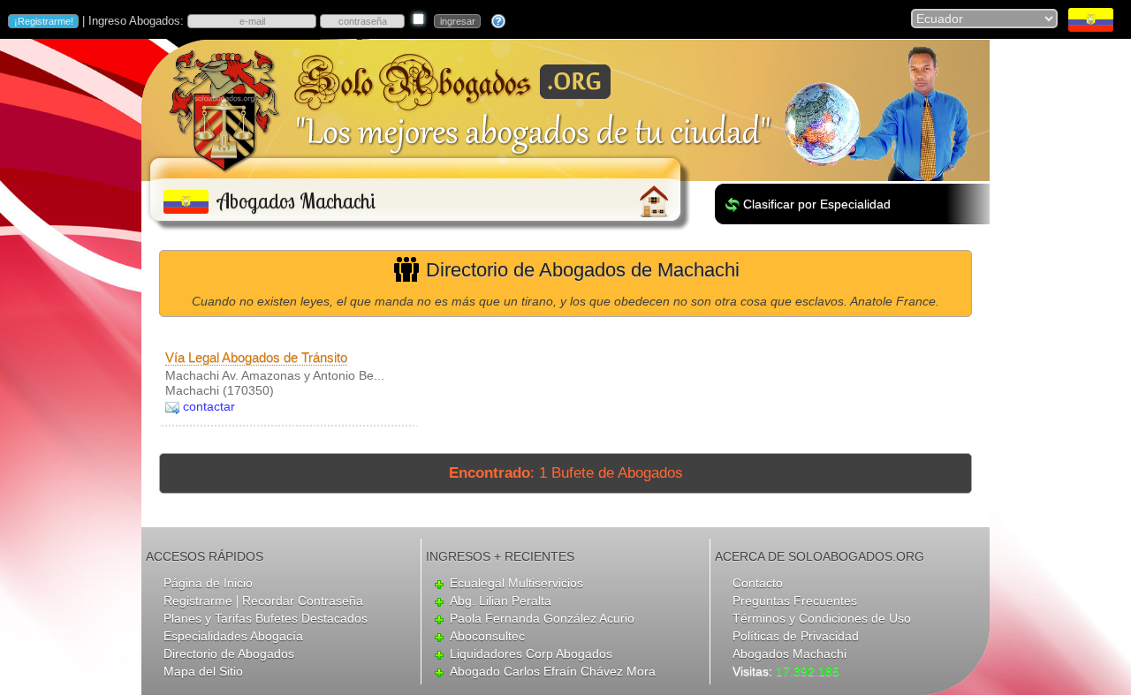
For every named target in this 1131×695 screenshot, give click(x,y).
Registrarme (197, 600)
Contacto (757, 583)
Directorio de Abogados (228, 653)
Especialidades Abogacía (233, 636)
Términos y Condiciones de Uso (821, 618)
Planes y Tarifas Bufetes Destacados (265, 618)
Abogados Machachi (789, 653)
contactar (209, 406)
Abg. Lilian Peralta (500, 600)
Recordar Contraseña (302, 600)
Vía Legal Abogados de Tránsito (256, 357)
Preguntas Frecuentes (794, 600)
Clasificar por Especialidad (817, 204)
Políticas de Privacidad (795, 636)
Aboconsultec (487, 636)
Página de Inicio (208, 583)
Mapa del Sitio (203, 671)
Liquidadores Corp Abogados (531, 653)
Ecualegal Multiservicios (516, 583)
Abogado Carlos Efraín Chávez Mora (553, 671)
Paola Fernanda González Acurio (542, 618)
